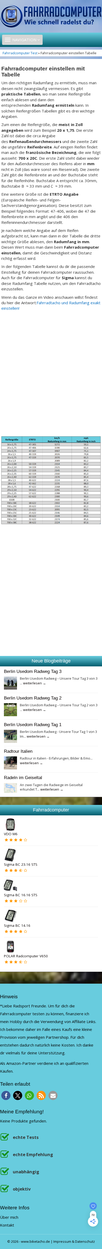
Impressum (62, 1241)
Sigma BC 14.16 (17, 925)
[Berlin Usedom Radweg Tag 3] (10, 682)
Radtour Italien (18, 751)
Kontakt (7, 1225)
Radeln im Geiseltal (23, 777)
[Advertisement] (51, 376)
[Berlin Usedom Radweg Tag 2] (10, 709)
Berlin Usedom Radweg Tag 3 (32, 671)
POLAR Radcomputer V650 (26, 956)
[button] (5, 1095)
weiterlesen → (34, 683)
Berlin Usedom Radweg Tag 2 (32, 698)
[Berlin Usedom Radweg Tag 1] (10, 735)
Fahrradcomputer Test (20, 53)
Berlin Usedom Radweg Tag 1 (32, 724)
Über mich (9, 1217)
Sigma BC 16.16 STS (20, 895)
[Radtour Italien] (10, 762)
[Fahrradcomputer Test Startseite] (51, 16)
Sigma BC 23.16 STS (20, 864)
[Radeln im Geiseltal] (10, 787)
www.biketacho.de (35, 1241)
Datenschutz (85, 1241)
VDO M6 (11, 834)
